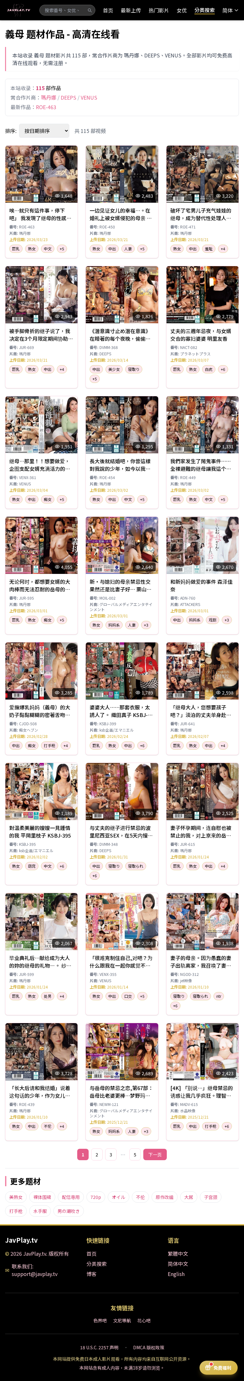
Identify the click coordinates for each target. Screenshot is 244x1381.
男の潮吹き (69, 1211)
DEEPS (68, 97)
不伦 (140, 1197)
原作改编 (164, 1197)
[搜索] (89, 10)
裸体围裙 (42, 1197)
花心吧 (144, 1320)
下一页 (155, 1154)
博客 (91, 1274)
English (176, 1274)
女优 (182, 10)
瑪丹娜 (48, 97)
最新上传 (131, 10)
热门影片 (159, 10)
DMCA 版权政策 (148, 1347)
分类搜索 (204, 10)
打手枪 (16, 1211)
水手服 (40, 1211)
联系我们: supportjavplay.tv (35, 1270)
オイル (118, 1197)
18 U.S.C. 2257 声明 (99, 1347)
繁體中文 (178, 1253)
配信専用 (71, 1197)
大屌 (188, 1197)
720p (96, 1197)
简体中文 (178, 1263)
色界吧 (100, 1320)
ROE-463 (46, 107)
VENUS (89, 97)
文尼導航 (122, 1320)
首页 (108, 10)
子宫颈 (210, 1197)
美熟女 (16, 1197)
